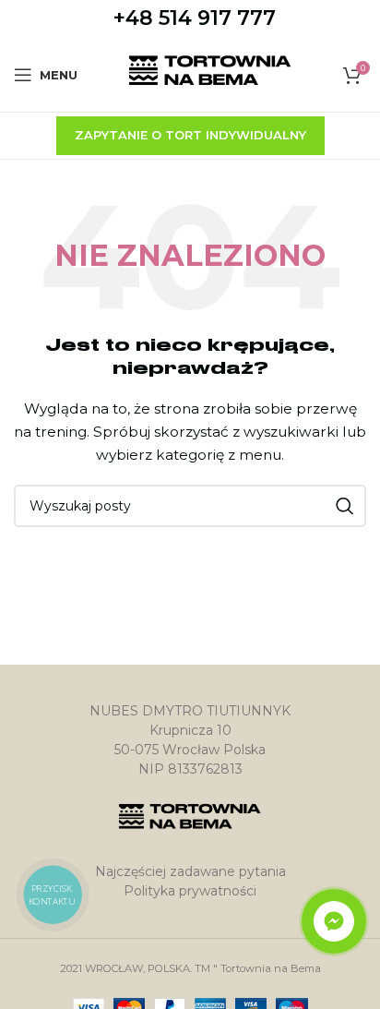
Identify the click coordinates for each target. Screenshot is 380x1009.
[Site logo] (210, 74)
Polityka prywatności (190, 891)
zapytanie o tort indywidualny (190, 134)
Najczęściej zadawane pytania (190, 871)
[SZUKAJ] (345, 506)
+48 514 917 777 (194, 18)
